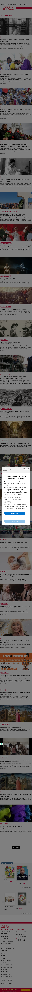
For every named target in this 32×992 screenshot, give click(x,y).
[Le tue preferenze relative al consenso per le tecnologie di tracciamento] (1, 744)
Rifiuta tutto (15, 521)
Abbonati (26, 469)
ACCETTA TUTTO (14, 513)
